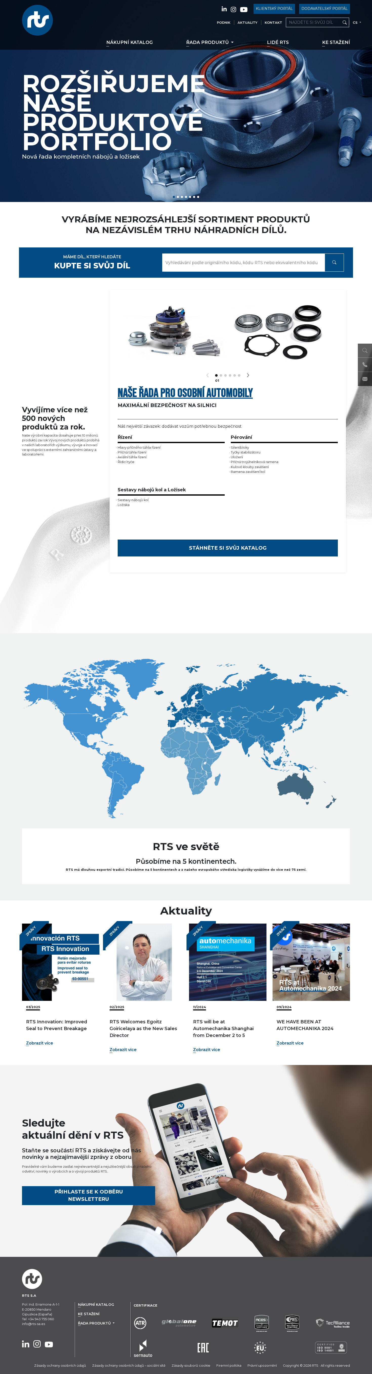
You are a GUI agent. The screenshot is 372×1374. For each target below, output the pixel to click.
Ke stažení (336, 42)
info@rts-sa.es (33, 1324)
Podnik (223, 22)
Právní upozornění (262, 1365)
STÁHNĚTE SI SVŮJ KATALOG (227, 548)
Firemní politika (228, 1365)
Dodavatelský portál (324, 8)
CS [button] (356, 22)
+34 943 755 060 (41, 1319)
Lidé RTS (278, 42)
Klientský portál (274, 8)
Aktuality (247, 22)
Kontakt (273, 22)
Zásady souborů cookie (191, 1365)
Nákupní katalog (129, 42)
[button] (174, 197)
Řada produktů (208, 42)
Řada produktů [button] (95, 1323)
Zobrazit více (39, 1043)
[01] (216, 375)
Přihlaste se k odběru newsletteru (88, 1195)
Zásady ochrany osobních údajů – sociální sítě (129, 1365)
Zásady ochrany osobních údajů (60, 1365)
